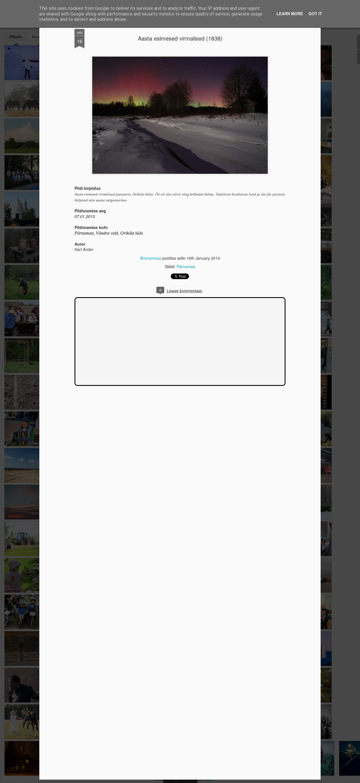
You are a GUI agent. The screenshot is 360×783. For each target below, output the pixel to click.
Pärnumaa (186, 266)
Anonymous (150, 258)
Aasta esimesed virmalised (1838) (180, 38)
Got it (315, 13)
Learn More (289, 13)
